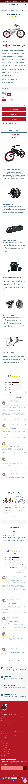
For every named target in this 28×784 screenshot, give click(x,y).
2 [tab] (14, 516)
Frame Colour (5, 92)
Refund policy (4, 747)
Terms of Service (5, 751)
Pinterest (18, 733)
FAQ (2, 739)
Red (4, 100)
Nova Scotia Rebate (5, 753)
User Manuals (4, 741)
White (9, 94)
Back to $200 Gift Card (14, 522)
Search (3, 731)
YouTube (18, 737)
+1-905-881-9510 (6, 723)
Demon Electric (4, 10)
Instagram (18, 735)
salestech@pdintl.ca (7, 721)
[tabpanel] (7, 504)
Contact (3, 733)
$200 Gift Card (11, 10)
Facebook (18, 731)
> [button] (18, 486)
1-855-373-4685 (6, 725)
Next (25, 45)
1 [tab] (13, 516)
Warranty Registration (6, 745)
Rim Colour (4, 97)
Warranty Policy (4, 743)
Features (14, 137)
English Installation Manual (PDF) (9, 79)
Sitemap (3, 755)
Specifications (14, 134)
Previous (1, 45)
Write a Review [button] (14, 392)
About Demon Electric (6, 735)
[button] (22, 419)
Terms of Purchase (5, 749)
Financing (3, 737)
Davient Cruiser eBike (14, 14)
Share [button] (5, 419)
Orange (8, 100)
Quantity (4, 103)
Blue (13, 100)
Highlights (14, 131)
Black (4, 94)
